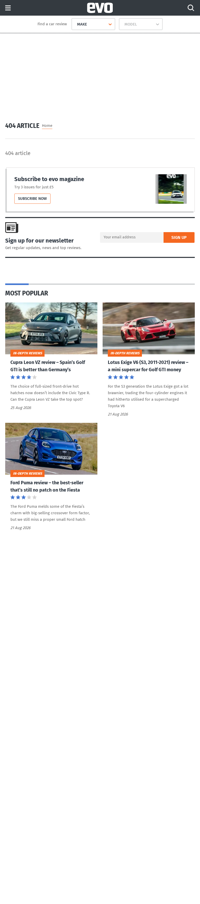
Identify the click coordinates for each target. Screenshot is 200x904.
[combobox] (75, 24)
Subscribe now (34, 200)
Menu (8, 8)
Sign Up (179, 237)
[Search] (191, 8)
